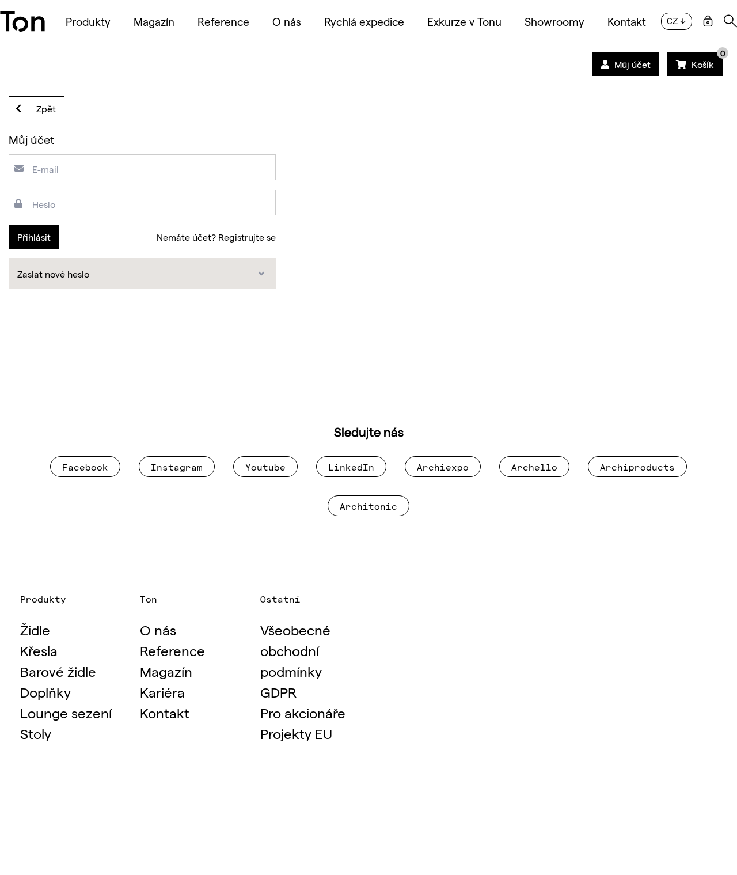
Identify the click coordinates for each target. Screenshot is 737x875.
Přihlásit (34, 237)
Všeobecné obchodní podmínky (295, 650)
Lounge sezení (66, 712)
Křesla (39, 650)
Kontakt (626, 21)
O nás (286, 21)
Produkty (88, 21)
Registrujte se (247, 237)
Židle (35, 629)
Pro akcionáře (302, 712)
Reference (223, 21)
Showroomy (554, 21)
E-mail (45, 169)
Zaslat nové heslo (53, 273)
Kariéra (162, 691)
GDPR (278, 691)
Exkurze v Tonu (464, 21)
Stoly (35, 733)
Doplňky (45, 691)
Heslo (43, 204)
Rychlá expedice (364, 21)
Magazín (154, 21)
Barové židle (58, 671)
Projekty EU (296, 733)
